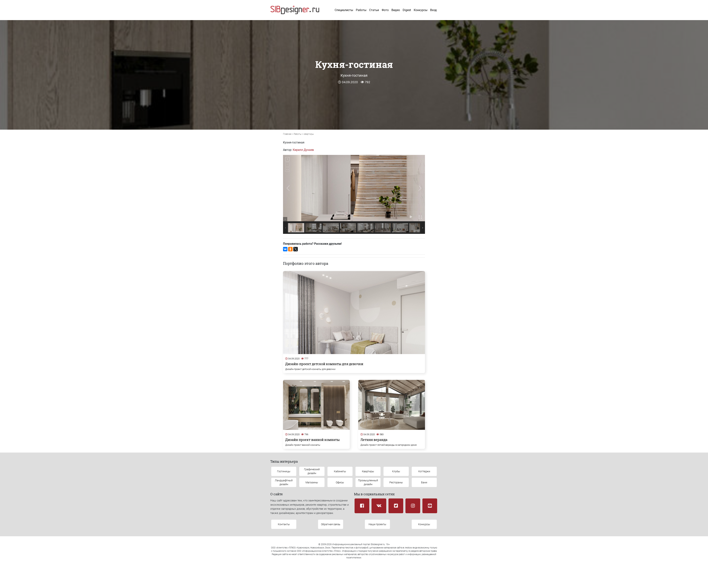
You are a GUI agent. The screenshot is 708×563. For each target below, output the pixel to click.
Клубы (396, 471)
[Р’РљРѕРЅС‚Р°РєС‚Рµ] (285, 249)
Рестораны (396, 482)
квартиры (309, 134)
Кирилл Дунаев (303, 150)
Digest (407, 10)
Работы (361, 10)
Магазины (312, 482)
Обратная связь (330, 524)
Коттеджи (424, 471)
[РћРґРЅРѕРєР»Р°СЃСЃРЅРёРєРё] (290, 249)
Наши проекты (377, 524)
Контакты (284, 524)
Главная (287, 134)
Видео (395, 10)
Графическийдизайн (312, 471)
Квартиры (368, 471)
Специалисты (344, 10)
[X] (295, 249)
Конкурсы (420, 10)
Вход (433, 10)
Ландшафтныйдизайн (284, 482)
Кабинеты (340, 471)
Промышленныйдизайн (368, 482)
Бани (424, 482)
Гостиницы (283, 471)
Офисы (340, 482)
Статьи (374, 10)
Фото (385, 10)
